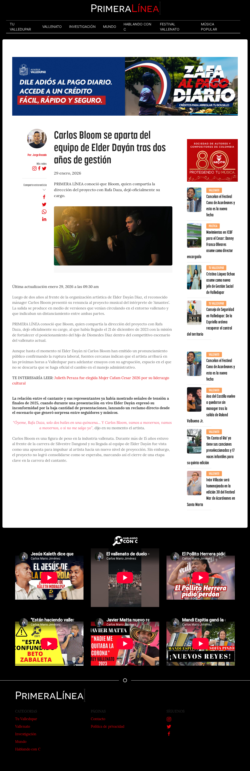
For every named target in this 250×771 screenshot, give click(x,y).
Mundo (20, 742)
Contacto (98, 719)
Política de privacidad (107, 727)
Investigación (25, 734)
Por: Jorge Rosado (37, 155)
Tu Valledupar (26, 719)
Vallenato (22, 727)
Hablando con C (28, 749)
